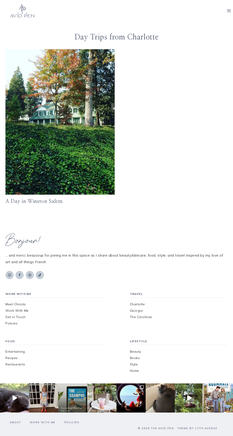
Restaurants (15, 364)
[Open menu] (229, 10)
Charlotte (137, 304)
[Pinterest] (30, 275)
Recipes (11, 358)
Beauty (135, 351)
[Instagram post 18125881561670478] (160, 398)
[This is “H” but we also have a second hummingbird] (189, 398)
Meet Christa (15, 304)
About (15, 422)
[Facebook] (19, 275)
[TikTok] (40, 275)
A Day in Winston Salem (34, 201)
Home (134, 371)
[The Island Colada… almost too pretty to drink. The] (101, 398)
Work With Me (17, 311)
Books (135, 358)
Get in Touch (15, 317)
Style (134, 364)
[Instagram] (9, 275)
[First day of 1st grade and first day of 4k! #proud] (43, 398)
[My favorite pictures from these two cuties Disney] (131, 398)
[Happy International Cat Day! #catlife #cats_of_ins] (14, 398)
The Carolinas (141, 317)
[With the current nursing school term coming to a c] (72, 398)
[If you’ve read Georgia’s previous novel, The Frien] (218, 398)
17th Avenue (206, 428)
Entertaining (15, 351)
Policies (11, 323)
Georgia (136, 311)
